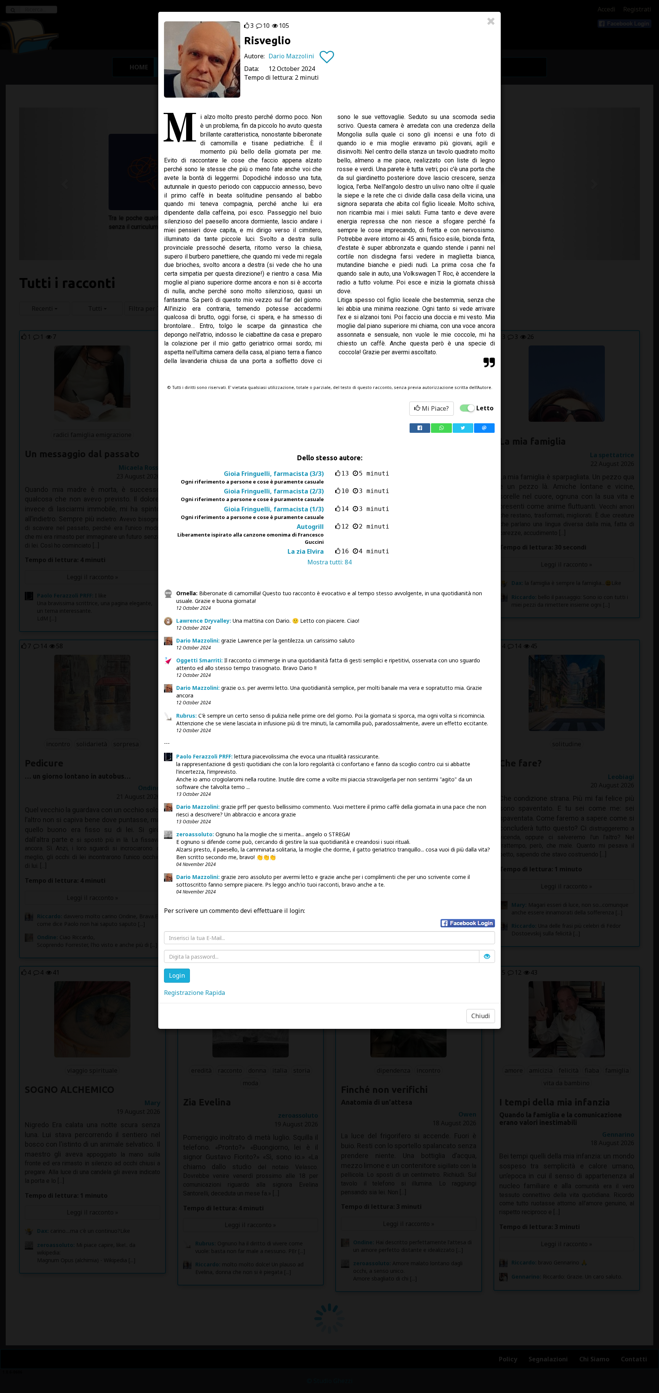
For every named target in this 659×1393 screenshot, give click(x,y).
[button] (467, 923)
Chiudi (480, 1016)
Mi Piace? (434, 408)
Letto (484, 408)
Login (177, 975)
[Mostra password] (487, 956)
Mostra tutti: (329, 562)
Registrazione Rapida (194, 992)
